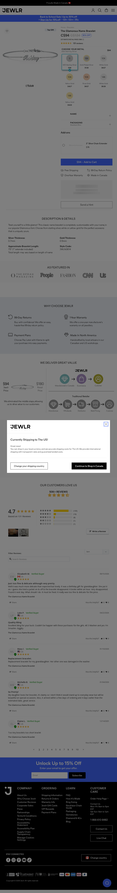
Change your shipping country (29, 466)
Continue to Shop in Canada (89, 466)
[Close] (106, 424)
